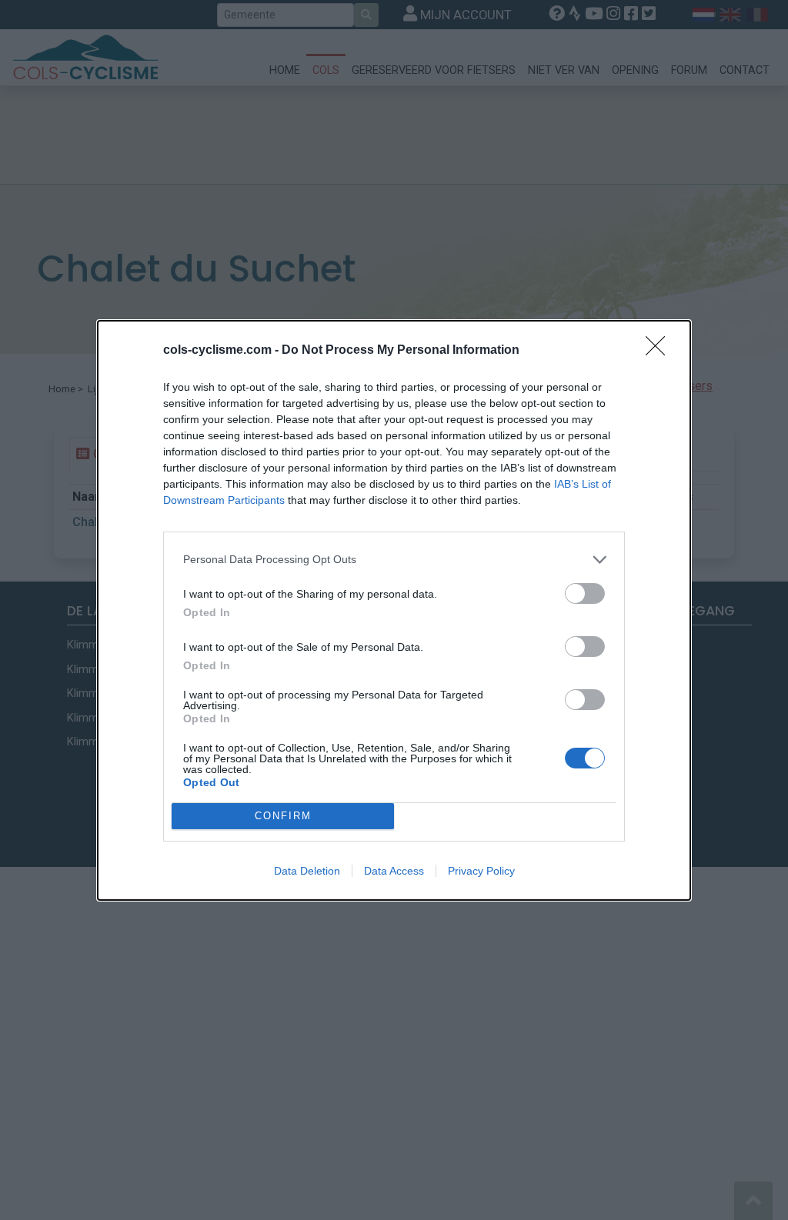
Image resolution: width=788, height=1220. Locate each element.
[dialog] (394, 610)
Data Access (394, 871)
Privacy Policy (481, 871)
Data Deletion (307, 871)
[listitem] (394, 560)
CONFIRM (283, 816)
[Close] (660, 350)
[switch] (585, 593)
